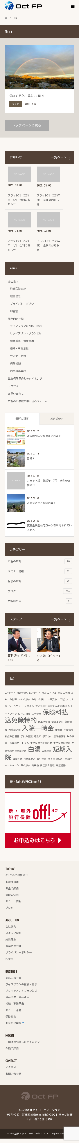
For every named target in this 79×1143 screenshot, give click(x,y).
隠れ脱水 (25, 765)
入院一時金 (38, 728)
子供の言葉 (27, 736)
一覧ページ (58, 157)
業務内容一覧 (16, 318)
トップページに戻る (26, 125)
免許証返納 (15, 730)
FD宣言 (14, 311)
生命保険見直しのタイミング (25, 378)
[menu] (72, 6)
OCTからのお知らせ (16, 875)
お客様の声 (56, 418)
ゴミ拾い (63, 699)
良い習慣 (42, 759)
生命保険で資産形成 (41, 743)
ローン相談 (24, 714)
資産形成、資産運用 (22, 341)
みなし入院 (38, 699)
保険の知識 (39, 581)
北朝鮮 (58, 730)
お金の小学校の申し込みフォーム (27, 401)
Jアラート (10, 693)
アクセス (13, 386)
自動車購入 (29, 759)
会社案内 (13, 281)
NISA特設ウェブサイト (29, 693)
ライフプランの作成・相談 (26, 325)
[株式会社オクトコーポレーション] (42, 5)
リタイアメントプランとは (26, 333)
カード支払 (51, 699)
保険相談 (15, 363)
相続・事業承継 (19, 348)
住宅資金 (36, 714)
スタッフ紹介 (13, 933)
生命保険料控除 (61, 743)
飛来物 (35, 765)
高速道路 (61, 765)
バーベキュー (16, 706)
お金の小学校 (18, 371)
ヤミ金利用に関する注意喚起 (51, 706)
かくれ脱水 (24, 699)
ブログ (39, 591)
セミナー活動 (18, 356)
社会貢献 (17, 759)
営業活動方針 (18, 288)
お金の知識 (39, 561)
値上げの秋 (44, 722)
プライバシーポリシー (23, 303)
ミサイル (29, 706)
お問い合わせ (16, 393)
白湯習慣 (47, 751)
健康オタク (57, 722)
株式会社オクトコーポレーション (27, 1133)
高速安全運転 (47, 765)
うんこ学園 (64, 693)
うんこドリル (49, 693)
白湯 (34, 749)
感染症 (37, 736)
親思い (60, 759)
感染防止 (47, 736)
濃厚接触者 (60, 736)
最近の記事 (22, 418)
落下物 (51, 759)
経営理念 (15, 296)
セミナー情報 (39, 571)
